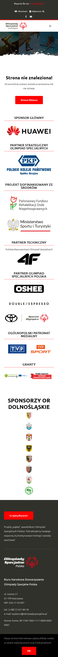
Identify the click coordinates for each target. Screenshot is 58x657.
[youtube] (31, 17)
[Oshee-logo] (29, 285)
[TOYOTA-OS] (26, 315)
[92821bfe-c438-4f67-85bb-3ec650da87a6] (29, 487)
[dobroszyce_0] (29, 434)
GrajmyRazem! (37, 3)
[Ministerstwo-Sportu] (29, 219)
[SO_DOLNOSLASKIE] (16, 22)
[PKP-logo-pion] (29, 155)
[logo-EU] (16, 375)
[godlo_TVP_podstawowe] (17, 345)
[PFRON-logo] (29, 197)
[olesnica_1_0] (29, 455)
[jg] (29, 477)
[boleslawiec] (29, 466)
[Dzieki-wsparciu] (40, 373)
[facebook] (26, 17)
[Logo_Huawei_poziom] (29, 124)
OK (29, 650)
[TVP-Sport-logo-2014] (40, 346)
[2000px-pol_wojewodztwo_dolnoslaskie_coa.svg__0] (29, 444)
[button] (43, 11)
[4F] (29, 253)
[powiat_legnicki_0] (29, 412)
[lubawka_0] (29, 423)
